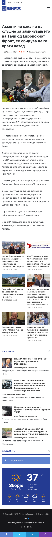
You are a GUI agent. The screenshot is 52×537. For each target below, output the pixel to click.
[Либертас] (11, 8)
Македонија (32, 368)
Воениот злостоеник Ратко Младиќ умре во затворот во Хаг (12, 329)
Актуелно (23, 368)
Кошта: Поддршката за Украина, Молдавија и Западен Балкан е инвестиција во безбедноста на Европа (13, 261)
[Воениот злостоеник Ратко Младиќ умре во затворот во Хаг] (13, 318)
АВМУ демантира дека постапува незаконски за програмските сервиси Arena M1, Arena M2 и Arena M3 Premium (38, 261)
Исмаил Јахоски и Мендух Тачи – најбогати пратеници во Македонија (31, 361)
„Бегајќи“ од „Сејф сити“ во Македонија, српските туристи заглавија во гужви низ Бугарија (31, 431)
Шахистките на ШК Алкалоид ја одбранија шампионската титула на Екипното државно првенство (37, 332)
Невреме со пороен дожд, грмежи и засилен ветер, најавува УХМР (32, 409)
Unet (25, 518)
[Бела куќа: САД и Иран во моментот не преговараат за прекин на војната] (13, 280)
